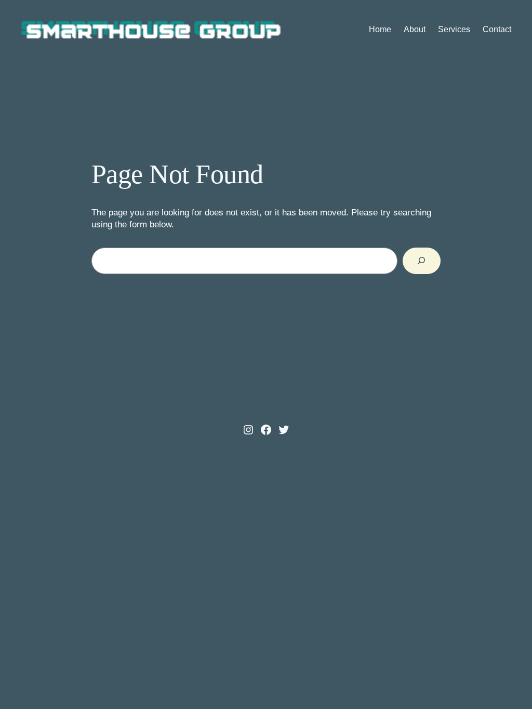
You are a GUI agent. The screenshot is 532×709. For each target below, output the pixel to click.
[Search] (422, 261)
